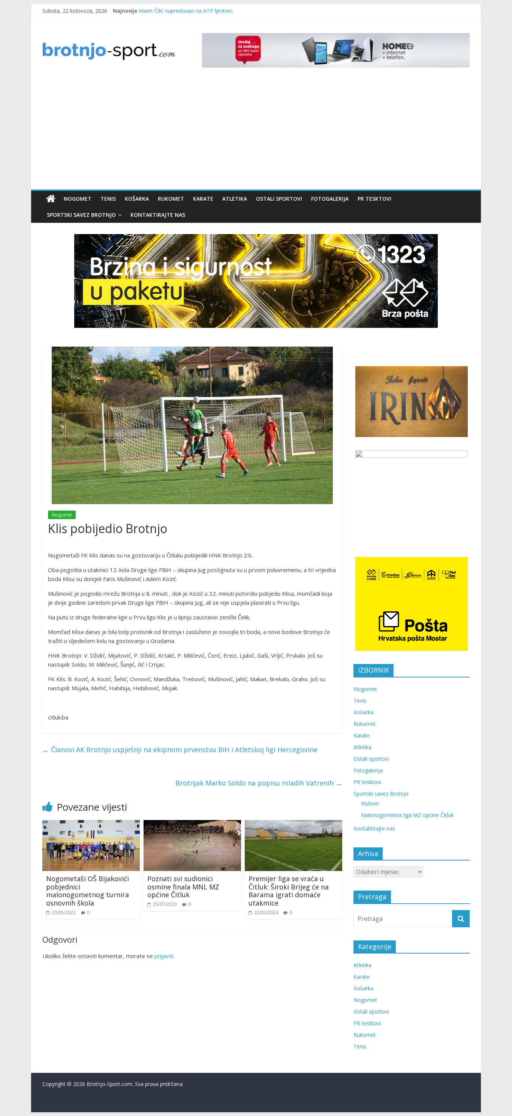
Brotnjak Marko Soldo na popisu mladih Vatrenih (258, 782)
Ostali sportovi (279, 198)
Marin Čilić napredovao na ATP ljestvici (185, 10)
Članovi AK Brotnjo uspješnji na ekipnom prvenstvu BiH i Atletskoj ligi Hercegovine (179, 749)
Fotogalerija (330, 198)
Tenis (108, 198)
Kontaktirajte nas (157, 214)
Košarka (137, 198)
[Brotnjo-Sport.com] (50, 199)
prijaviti (163, 956)
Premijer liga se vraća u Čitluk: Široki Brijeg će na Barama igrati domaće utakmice (289, 890)
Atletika (234, 198)
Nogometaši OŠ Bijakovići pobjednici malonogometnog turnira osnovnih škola (87, 890)
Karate (203, 198)
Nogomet (77, 198)
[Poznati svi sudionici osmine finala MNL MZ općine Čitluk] (192, 824)
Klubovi (370, 803)
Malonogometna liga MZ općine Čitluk (407, 815)
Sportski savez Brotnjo (81, 214)
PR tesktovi (374, 198)
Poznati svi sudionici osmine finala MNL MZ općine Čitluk (183, 886)
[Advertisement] (256, 133)
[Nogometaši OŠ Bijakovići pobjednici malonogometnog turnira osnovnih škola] (91, 824)
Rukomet (171, 198)
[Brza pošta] (256, 281)
